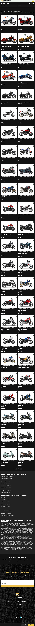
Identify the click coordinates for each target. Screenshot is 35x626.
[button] (9, 23)
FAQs (12, 604)
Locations (9, 601)
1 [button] (16, 468)
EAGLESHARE (23, 601)
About (16, 604)
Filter (31, 624)
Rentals (18, 601)
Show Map (23, 624)
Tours (14, 601)
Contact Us (21, 604)
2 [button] (18, 468)
